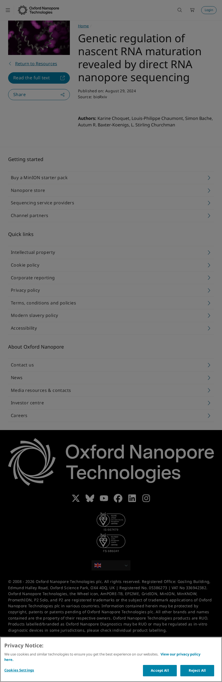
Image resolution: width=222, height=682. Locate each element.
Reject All (197, 670)
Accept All (160, 670)
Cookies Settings (19, 670)
